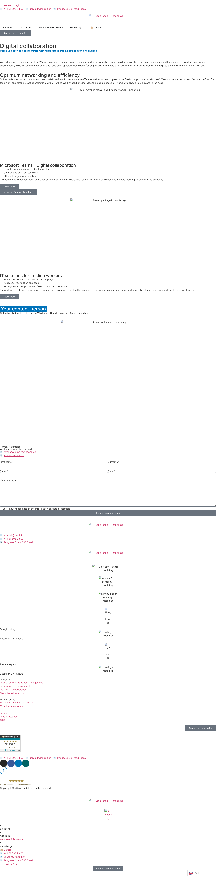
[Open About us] (33, 27)
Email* (111, 471)
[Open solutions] (15, 27)
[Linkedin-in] (18, 763)
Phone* (4, 471)
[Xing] (25, 763)
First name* (6, 462)
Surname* (113, 462)
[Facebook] (11, 763)
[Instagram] (3, 763)
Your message (8, 480)
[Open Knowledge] (84, 27)
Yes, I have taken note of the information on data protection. (36, 508)
